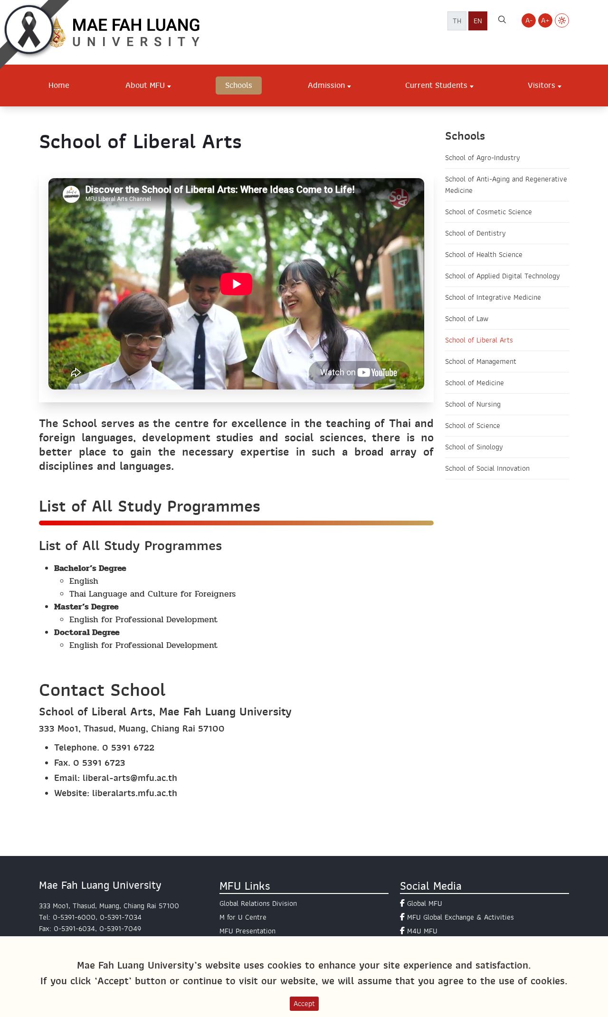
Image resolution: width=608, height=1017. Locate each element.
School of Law (466, 318)
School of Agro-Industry (482, 157)
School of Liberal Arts (479, 340)
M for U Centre (242, 917)
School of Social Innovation (487, 468)
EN (478, 21)
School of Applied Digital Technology (502, 276)
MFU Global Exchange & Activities (460, 917)
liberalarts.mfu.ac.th (134, 793)
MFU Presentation (247, 931)
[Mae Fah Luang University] (134, 32)
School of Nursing (473, 404)
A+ (545, 20)
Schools (238, 85)
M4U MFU (422, 931)
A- (528, 20)
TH (457, 21)
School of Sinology (474, 447)
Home (58, 85)
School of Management (480, 361)
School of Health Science (483, 254)
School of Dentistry (475, 233)
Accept (304, 1003)
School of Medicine (474, 383)
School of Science (472, 425)
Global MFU (424, 903)
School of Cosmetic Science (488, 212)
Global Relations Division (258, 903)
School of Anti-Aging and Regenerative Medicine (506, 184)
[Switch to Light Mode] (562, 20)
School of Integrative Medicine (493, 297)
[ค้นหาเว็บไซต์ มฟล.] (502, 20)
